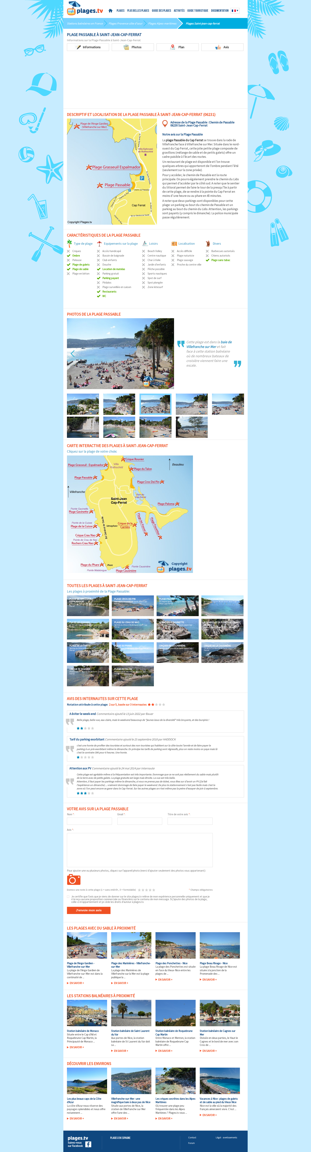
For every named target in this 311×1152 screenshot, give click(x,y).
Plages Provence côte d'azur (125, 23)
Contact (192, 1137)
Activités (179, 11)
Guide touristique (197, 11)
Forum (191, 1143)
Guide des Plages (161, 11)
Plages (120, 11)
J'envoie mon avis (89, 910)
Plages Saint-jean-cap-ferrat (203, 23)
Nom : (70, 814)
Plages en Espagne (120, 1138)
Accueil (111, 11)
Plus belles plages (138, 11)
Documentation (220, 11)
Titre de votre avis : (179, 814)
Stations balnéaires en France (85, 23)
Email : (121, 814)
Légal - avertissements (226, 1137)
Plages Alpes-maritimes (162, 23)
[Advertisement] (155, 78)
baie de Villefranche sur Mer (209, 344)
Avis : (70, 829)
